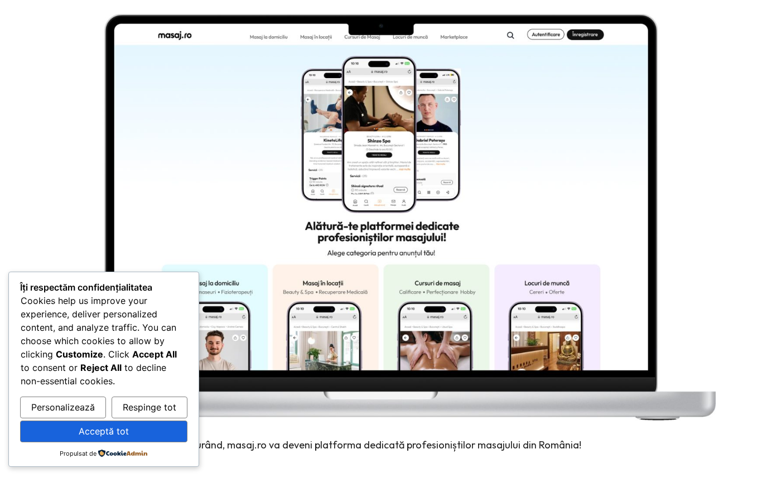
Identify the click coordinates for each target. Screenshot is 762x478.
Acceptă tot (104, 431)
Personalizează (63, 407)
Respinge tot (149, 407)
